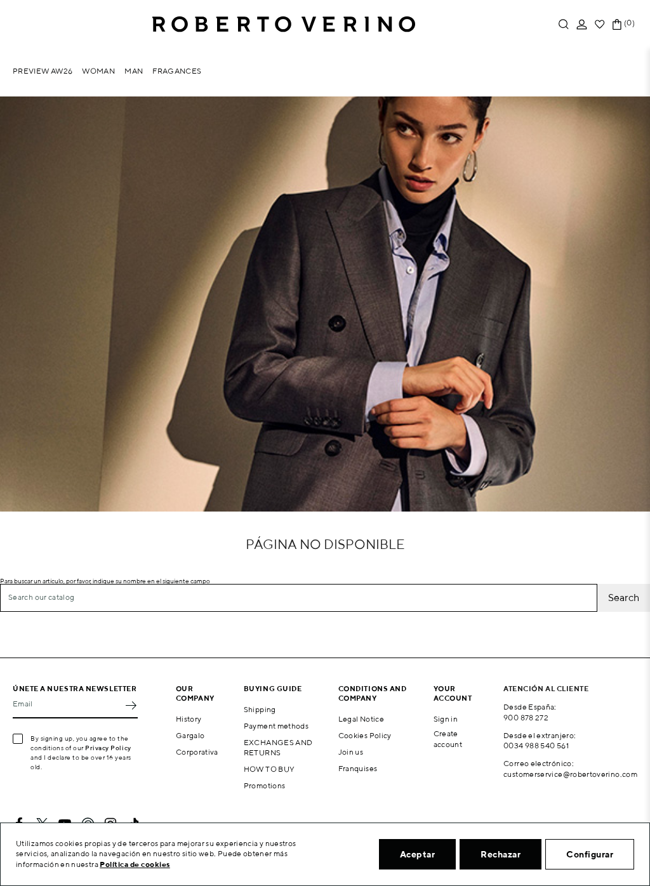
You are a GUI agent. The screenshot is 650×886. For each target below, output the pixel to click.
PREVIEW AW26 (42, 71)
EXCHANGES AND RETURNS (278, 747)
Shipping (260, 709)
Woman (98, 71)
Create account (448, 739)
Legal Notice (361, 719)
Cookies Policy (365, 735)
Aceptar (417, 854)
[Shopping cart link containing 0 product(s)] (617, 24)
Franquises (358, 768)
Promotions (265, 785)
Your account (453, 693)
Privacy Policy (108, 747)
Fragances (176, 71)
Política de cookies (135, 864)
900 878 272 (525, 717)
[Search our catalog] (564, 24)
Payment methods (276, 726)
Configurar (589, 854)
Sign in (446, 719)
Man (133, 71)
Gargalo (190, 735)
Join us (351, 752)
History (189, 719)
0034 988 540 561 (536, 745)
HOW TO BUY (269, 769)
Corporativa (197, 752)
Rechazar (501, 854)
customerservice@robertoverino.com (570, 774)
